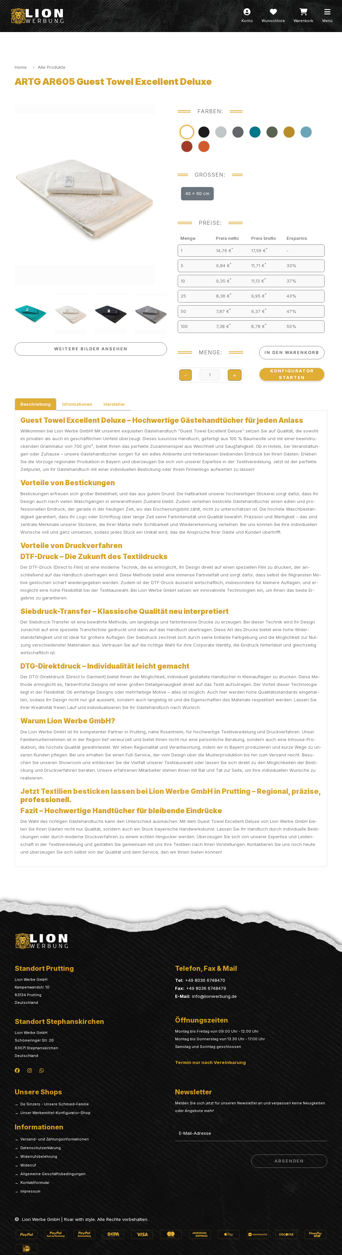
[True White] (187, 132)
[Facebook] (17, 1070)
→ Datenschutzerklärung (38, 1147)
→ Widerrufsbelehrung (36, 1156)
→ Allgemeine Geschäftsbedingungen (50, 1174)
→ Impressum (27, 1191)
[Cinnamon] (204, 146)
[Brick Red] (187, 146)
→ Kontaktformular (32, 1182)
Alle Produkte (51, 67)
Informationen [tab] (77, 404)
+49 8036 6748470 (205, 980)
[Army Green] (272, 132)
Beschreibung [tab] (35, 404)
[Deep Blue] (255, 132)
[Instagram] (29, 1070)
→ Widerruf (25, 1165)
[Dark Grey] (238, 132)
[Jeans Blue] (306, 132)
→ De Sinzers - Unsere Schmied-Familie (52, 1104)
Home (21, 67)
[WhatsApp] (41, 1070)
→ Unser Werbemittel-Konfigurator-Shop (53, 1112)
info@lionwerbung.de (214, 996)
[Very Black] (204, 132)
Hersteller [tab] (114, 404)
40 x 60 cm (197, 193)
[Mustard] (289, 132)
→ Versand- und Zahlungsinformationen (52, 1139)
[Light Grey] (221, 132)
